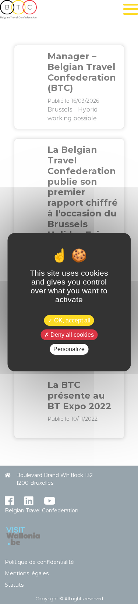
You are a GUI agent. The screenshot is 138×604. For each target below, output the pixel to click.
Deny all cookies (71, 335)
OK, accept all (72, 320)
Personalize (69, 349)
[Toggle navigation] (130, 9)
